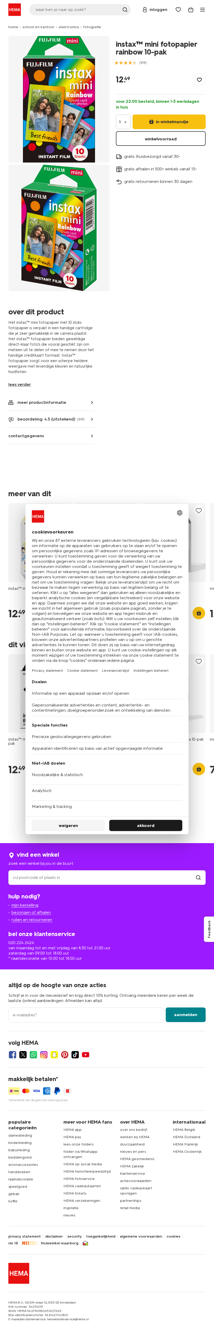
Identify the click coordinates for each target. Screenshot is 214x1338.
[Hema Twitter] (23, 1054)
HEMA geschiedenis (137, 1159)
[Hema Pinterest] (64, 1054)
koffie (12, 1201)
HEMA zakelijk (132, 1166)
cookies (173, 1236)
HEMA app (72, 1129)
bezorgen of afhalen (31, 912)
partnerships (130, 1200)
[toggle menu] (202, 9)
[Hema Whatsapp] (33, 1054)
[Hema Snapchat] (54, 1054)
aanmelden (185, 1014)
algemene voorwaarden (141, 1236)
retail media (130, 1208)
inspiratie (71, 1208)
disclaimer (54, 1236)
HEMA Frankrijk (185, 1144)
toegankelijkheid (100, 1236)
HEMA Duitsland (186, 1137)
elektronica (69, 27)
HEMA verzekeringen (81, 1200)
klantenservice (132, 1173)
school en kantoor (38, 27)
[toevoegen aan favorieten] (199, 79)
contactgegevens (26, 435)
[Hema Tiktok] (75, 1054)
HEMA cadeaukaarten (82, 1186)
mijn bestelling (24, 905)
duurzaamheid (132, 1144)
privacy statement (24, 1236)
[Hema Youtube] (85, 1054)
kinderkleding (20, 1143)
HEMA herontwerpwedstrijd (87, 1171)
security (74, 1236)
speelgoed (17, 1186)
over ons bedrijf (133, 1129)
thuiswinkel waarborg (59, 1243)
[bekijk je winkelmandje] (191, 9)
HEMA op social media (82, 1164)
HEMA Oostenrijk (187, 1151)
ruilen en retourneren (31, 919)
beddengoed (20, 1157)
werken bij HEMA (135, 1137)
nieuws (69, 1215)
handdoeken (19, 1172)
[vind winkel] (198, 877)
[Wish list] (178, 9)
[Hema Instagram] (43, 1054)
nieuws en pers (133, 1151)
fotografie (92, 27)
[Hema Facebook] (12, 1054)
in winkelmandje (171, 121)
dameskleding (20, 1135)
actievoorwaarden (135, 1181)
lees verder (19, 384)
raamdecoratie (20, 1179)
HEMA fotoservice (79, 1179)
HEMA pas (72, 1137)
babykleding (19, 1150)
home (13, 27)
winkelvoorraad (161, 138)
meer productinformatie (41, 402)
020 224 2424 (21, 942)
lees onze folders (78, 1144)
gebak (13, 1194)
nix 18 (13, 1243)
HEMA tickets (74, 1193)
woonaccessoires (23, 1164)
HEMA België (184, 1129)
